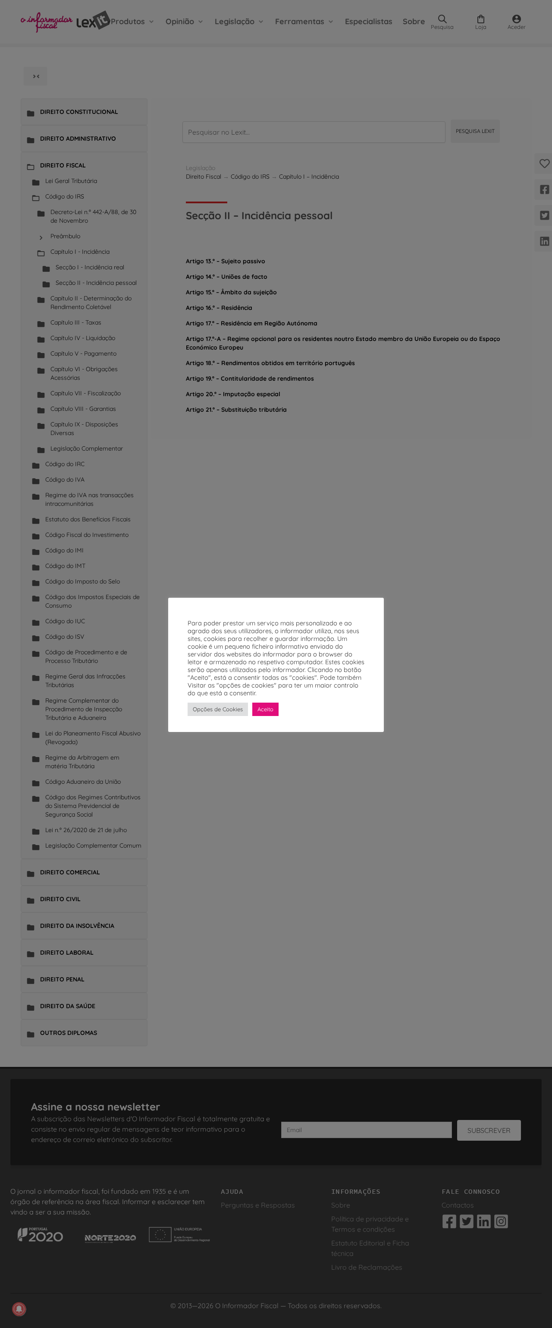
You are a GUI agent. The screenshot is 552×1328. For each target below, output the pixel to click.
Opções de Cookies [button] (218, 709)
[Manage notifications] (19, 1309)
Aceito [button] (265, 709)
